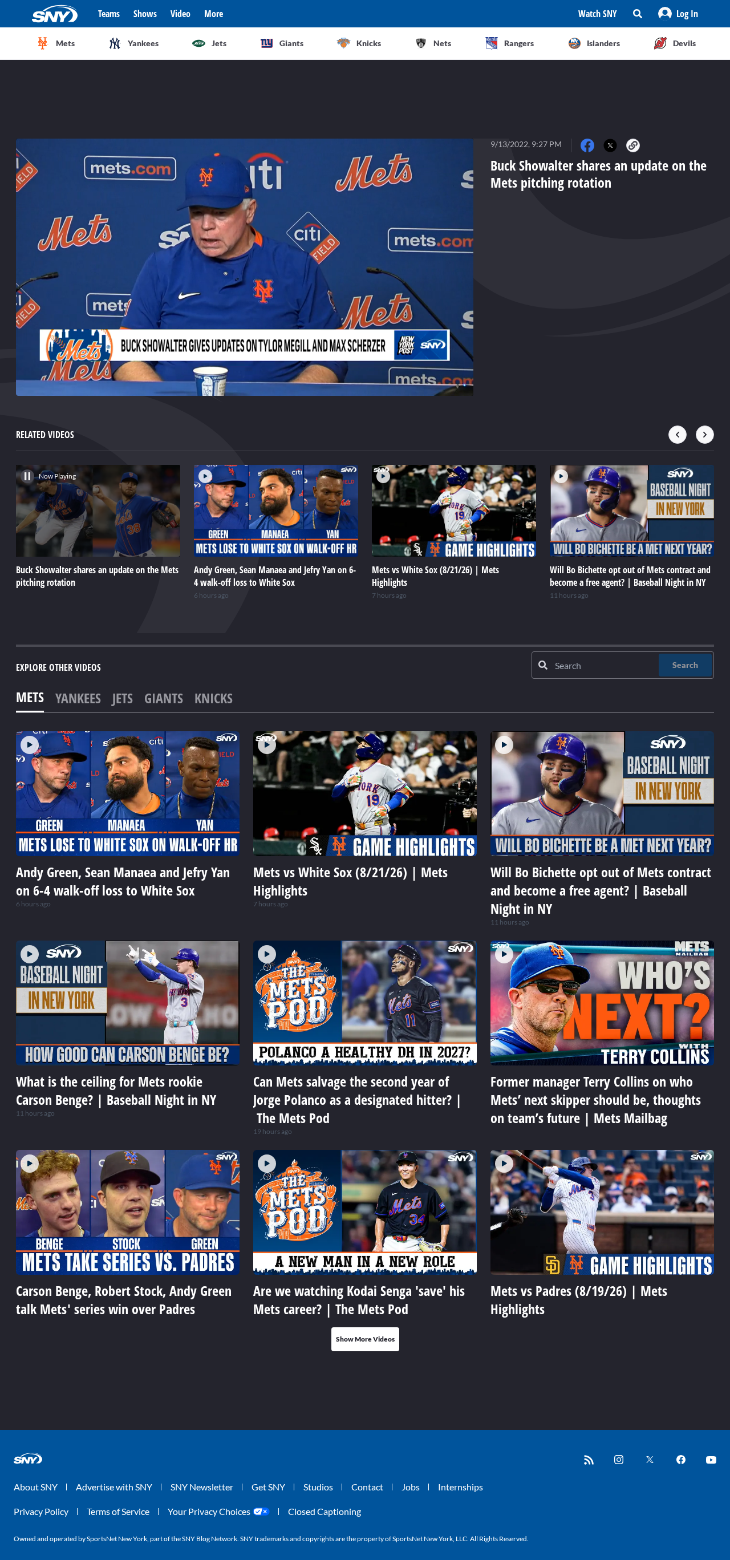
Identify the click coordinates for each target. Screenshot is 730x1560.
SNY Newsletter (202, 1486)
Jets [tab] (122, 697)
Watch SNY (597, 13)
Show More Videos (365, 1339)
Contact (367, 1486)
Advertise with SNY (114, 1486)
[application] (244, 267)
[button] (678, 13)
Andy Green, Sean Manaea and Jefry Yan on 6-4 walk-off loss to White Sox (123, 880)
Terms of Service (118, 1511)
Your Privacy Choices (209, 1511)
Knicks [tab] (213, 697)
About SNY (36, 1486)
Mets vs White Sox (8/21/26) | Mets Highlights (350, 880)
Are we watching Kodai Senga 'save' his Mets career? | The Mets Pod (359, 1299)
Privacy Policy (41, 1511)
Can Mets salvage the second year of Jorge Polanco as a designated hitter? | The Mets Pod (357, 1099)
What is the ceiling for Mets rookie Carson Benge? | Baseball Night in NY (116, 1090)
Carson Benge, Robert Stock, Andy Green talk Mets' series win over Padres (124, 1299)
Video (180, 13)
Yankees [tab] (78, 697)
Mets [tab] (30, 696)
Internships (460, 1486)
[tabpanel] (365, 1041)
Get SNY (268, 1486)
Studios (318, 1486)
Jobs (411, 1486)
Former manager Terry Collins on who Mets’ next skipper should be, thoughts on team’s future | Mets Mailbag (595, 1099)
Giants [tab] (163, 697)
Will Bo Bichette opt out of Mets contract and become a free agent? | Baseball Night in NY (600, 890)
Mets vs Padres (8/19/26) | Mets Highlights (578, 1299)
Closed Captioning (324, 1511)
